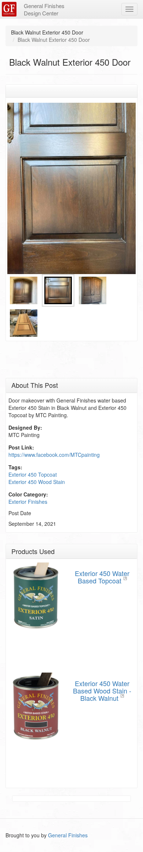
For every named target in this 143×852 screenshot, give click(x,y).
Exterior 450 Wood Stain (36, 481)
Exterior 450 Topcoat (32, 474)
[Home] (10, 9)
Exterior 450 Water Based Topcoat (102, 576)
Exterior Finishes (27, 501)
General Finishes (68, 835)
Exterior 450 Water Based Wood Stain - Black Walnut (102, 690)
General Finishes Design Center (44, 9)
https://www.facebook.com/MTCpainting (54, 454)
